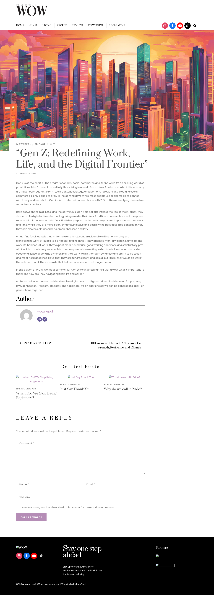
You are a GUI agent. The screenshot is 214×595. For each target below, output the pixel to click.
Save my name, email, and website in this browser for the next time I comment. (68, 507)
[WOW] (31, 15)
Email (90, 484)
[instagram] (165, 25)
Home (20, 25)
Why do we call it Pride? (123, 389)
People (62, 25)
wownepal (23, 144)
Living (46, 25)
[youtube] (180, 25)
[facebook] (172, 25)
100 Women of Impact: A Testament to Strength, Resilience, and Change (116, 345)
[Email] (39, 319)
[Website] (44, 319)
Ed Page (40, 144)
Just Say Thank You (75, 389)
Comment (26, 443)
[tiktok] (187, 25)
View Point (96, 25)
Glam (33, 25)
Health (77, 25)
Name (24, 484)
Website (24, 497)
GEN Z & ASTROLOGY (36, 343)
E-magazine (117, 25)
